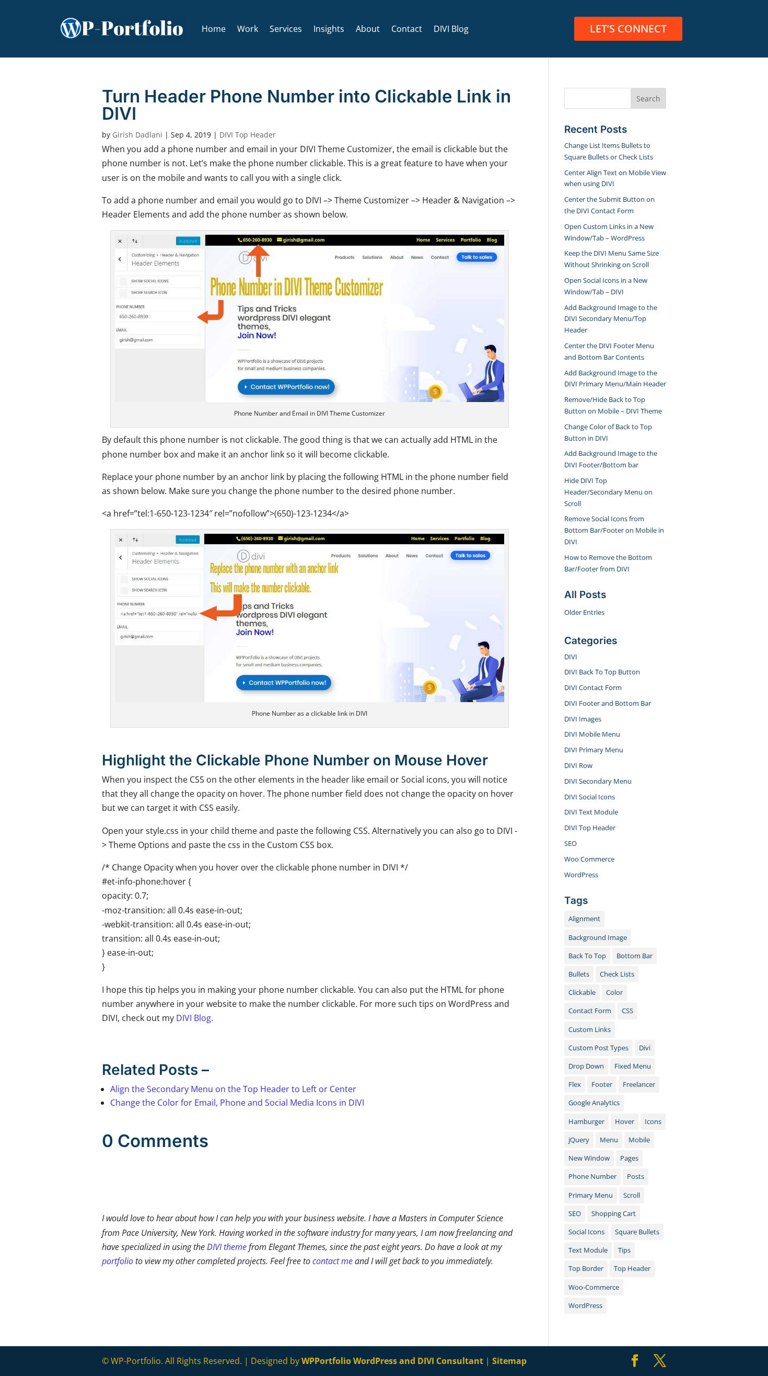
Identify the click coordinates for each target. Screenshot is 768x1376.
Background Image (597, 937)
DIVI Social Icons (589, 796)
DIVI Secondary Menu (598, 781)
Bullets (578, 974)
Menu (609, 1139)
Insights (328, 29)
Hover (624, 1121)
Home (214, 29)
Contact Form (589, 1010)
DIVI (570, 656)
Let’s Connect (628, 28)
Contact (406, 29)
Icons (653, 1121)
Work (247, 29)
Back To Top (587, 955)
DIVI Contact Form (593, 687)
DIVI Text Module (591, 812)
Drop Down (586, 1066)
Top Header (632, 1268)
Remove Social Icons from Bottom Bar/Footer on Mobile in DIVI (614, 530)
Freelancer (639, 1084)
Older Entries (584, 612)
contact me (332, 1261)
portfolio (117, 1261)
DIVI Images (582, 719)
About (368, 29)
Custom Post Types (598, 1047)
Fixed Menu (632, 1066)
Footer (601, 1084)
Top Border (585, 1268)
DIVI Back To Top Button (602, 671)
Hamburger (586, 1121)
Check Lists (617, 974)
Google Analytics (594, 1102)
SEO (570, 843)
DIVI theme (226, 1247)
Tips (624, 1250)
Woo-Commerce (593, 1287)
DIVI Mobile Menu (592, 734)
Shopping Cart (613, 1213)
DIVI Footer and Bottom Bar (607, 703)
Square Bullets (637, 1231)
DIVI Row (578, 765)
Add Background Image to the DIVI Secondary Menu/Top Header (610, 319)
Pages (629, 1158)
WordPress (581, 874)
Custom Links (589, 1029)
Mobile (639, 1139)
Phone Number (592, 1176)
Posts (635, 1176)
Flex (574, 1084)
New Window (589, 1158)
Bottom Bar (634, 955)
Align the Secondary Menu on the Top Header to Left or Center (233, 1089)
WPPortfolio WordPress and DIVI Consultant (392, 1361)
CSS (627, 1010)
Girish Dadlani (137, 135)
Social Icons (586, 1231)
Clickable (582, 992)
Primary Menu (590, 1195)
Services (286, 29)
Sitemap (509, 1361)
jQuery (578, 1139)
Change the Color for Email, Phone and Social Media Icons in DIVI (237, 1102)
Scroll (631, 1195)
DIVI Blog (451, 29)
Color (614, 992)
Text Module (588, 1250)
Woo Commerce (589, 859)
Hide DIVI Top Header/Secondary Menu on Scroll (608, 492)
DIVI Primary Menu (593, 749)
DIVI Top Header (247, 135)
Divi (644, 1047)
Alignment (584, 918)
